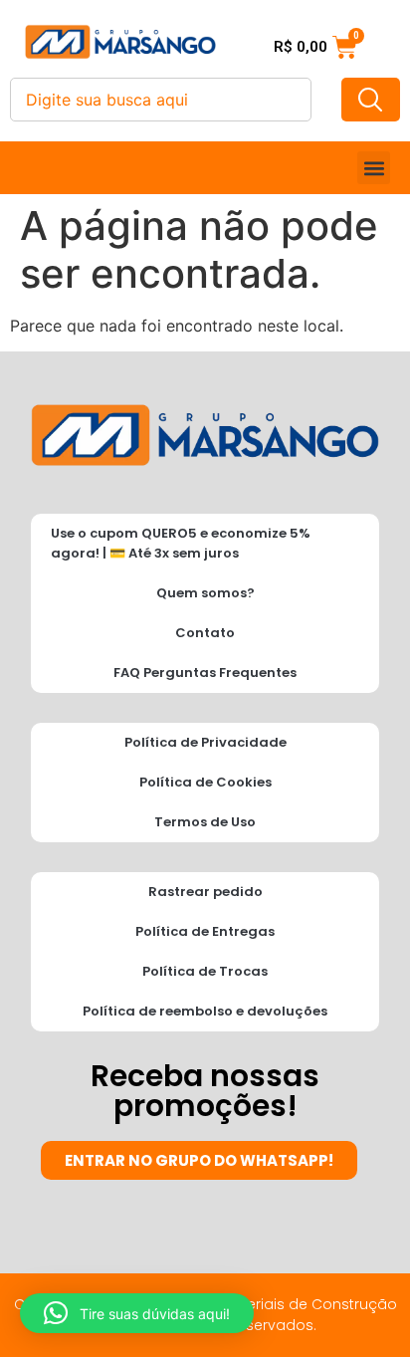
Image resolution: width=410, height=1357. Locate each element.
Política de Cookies (205, 782)
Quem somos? (205, 592)
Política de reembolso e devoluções (205, 1011)
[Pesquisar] (370, 99)
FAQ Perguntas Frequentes (205, 672)
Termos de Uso (205, 821)
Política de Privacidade (205, 742)
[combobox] (160, 99)
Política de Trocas (205, 971)
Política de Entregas (205, 931)
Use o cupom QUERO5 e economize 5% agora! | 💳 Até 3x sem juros (180, 543)
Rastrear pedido (205, 891)
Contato (205, 632)
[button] (373, 167)
